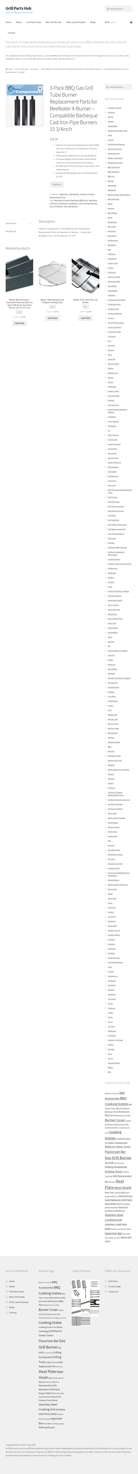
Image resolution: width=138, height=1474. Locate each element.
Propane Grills (114, 868)
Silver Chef (112, 926)
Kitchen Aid (112, 683)
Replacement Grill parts (118, 884)
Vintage (111, 1049)
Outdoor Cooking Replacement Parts (116, 793)
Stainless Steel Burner (115, 1210)
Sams (110, 903)
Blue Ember (112, 213)
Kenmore (111, 664)
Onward (111, 778)
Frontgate (112, 426)
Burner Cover (115, 1120)
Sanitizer (111, 907)
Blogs (93, 22)
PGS (109, 841)
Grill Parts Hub (18, 8)
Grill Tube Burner (71, 206)
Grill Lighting (113, 520)
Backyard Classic (115, 149)
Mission (111, 751)
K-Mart (110, 660)
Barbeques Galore (115, 162)
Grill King (111, 515)
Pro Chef (111, 859)
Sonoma (111, 944)
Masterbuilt (113, 733)
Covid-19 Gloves (114, 327)
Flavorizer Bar (113, 396)
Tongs (110, 1012)
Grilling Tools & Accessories (119, 564)
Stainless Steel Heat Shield (121, 1229)
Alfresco (111, 112)
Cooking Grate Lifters (116, 300)
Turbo (110, 1017)
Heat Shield (122, 1187)
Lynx (110, 710)
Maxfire (111, 737)
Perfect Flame (114, 827)
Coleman (111, 295)
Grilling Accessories (116, 1166)
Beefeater (35, 69)
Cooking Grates (114, 304)
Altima (110, 117)
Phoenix (111, 845)
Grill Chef (112, 485)
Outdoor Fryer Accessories (119, 800)
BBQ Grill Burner (123, 1108)
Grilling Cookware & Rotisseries (116, 553)
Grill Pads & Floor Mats (117, 524)
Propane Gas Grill (115, 863)
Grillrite (111, 582)
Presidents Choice (115, 854)
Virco (110, 1054)
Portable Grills (114, 850)
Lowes (110, 705)
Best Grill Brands (53, 22)
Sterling (111, 953)
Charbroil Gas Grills (121, 1124)
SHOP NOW (19, 323)
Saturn (111, 912)
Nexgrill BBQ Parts (113, 1203)
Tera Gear (112, 999)
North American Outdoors (119, 769)
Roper (110, 894)
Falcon (110, 377)
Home (8, 22)
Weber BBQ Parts (48, 1424)
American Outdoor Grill (117, 130)
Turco (110, 1022)
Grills (110, 587)
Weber (110, 1067)
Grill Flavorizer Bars (116, 506)
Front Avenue (113, 421)
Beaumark (112, 185)
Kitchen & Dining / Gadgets (119, 678)
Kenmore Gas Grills (48, 1385)
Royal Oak (112, 898)
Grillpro (111, 577)
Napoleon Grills (114, 756)
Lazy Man (112, 696)
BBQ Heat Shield (111, 1111)
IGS (109, 646)
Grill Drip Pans (114, 502)
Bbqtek (111, 181)
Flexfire (111, 400)
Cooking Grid (113, 309)
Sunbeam (112, 981)
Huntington (113, 632)
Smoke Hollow (114, 935)
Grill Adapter (113, 467)
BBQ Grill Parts (114, 167)
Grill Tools (111, 1182)
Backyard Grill (114, 153)
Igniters (111, 641)
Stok (110, 967)
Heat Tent (112, 623)
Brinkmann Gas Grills (122, 1115)
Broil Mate (112, 236)
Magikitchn (112, 715)
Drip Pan (111, 345)
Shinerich (112, 921)
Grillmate (112, 573)
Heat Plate (112, 614)
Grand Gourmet (114, 444)
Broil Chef (112, 226)
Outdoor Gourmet (115, 804)
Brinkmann (112, 222)
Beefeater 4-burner (62, 200)
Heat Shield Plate (115, 618)
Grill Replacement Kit (117, 529)
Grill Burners (74, 194)
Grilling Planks (114, 559)
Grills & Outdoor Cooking (118, 591)
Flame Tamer (113, 391)
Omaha (111, 774)
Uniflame (112, 1035)
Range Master (113, 880)
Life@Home (113, 701)
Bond (110, 217)
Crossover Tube (114, 332)
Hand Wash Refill (115, 600)
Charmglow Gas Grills (59, 1318)
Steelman (112, 948)
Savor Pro (112, 916)
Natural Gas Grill (115, 760)
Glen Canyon (113, 435)
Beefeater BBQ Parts (79, 200)
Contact (11, 32)
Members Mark (114, 742)
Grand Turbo (113, 458)
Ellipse (110, 368)
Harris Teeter (113, 605)
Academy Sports (115, 108)
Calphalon (112, 258)
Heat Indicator (114, 609)
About (19, 22)
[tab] (19, 223)
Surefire (111, 990)
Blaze (110, 204)
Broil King (112, 231)
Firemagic (112, 386)
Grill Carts (112, 481)
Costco (111, 318)
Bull (109, 249)
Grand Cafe (112, 439)
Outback (111, 788)
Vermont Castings (115, 1040)
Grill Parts (113, 1281)
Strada (111, 971)
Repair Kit (123, 1207)
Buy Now (57, 184)
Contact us (113, 1291)
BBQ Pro (111, 176)
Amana (111, 121)
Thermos (111, 1008)
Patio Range (113, 822)
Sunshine (112, 985)
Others (111, 783)
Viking (110, 1044)
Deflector (110, 1146)
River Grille (112, 889)
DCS (109, 341)
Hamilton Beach (114, 596)
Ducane (111, 350)
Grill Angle (112, 471)
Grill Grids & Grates (116, 511)
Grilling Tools (113, 1171)
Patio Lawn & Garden (116, 818)
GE (109, 430)
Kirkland (111, 673)
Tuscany (111, 1026)
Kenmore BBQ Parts (112, 1196)
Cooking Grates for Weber (51, 1327)
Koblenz (111, 692)
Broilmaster (113, 240)
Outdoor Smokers (115, 809)
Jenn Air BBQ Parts (122, 1192)
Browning (112, 245)
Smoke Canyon (114, 930)
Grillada (111, 543)
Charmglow (112, 290)
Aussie (110, 140)
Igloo (110, 637)
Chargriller (112, 286)
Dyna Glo (111, 359)
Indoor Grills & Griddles (117, 650)
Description (11, 223)
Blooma (111, 208)
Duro (110, 355)
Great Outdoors (114, 462)
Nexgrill (111, 765)
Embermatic (113, 373)
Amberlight (112, 126)
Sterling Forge (114, 958)
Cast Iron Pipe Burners (88, 203)
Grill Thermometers (116, 534)
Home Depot (113, 628)
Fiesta (110, 382)
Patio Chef (112, 813)
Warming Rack (114, 1063)
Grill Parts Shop (33, 22)
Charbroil (112, 272)
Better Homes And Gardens (119, 195)
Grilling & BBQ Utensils (117, 547)
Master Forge (113, 728)
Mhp (109, 747)
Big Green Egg (113, 199)
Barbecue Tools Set (112, 1093)
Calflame (111, 254)
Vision (110, 1058)
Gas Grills (109, 1162)
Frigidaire (112, 417)
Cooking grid (121, 1142)
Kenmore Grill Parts (121, 1200)
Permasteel (112, 836)
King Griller (112, 669)
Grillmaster (112, 568)
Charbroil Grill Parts (112, 1128)
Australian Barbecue (116, 144)
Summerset (113, 976)
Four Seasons (113, 405)
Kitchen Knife (113, 687)
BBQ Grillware (113, 172)
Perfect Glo (112, 831)
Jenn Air (111, 655)
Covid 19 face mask (116, 323)
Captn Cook (113, 263)
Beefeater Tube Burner (68, 203)
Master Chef (113, 719)
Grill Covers (112, 497)
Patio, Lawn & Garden (76, 22)
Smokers (111, 939)
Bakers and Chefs (115, 158)
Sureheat (111, 994)
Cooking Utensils (115, 313)
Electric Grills (113, 364)
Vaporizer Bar (113, 1233)
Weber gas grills (114, 1238)
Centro (110, 268)
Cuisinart (112, 336)
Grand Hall (112, 449)
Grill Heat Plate (119, 1163)
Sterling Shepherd (115, 962)
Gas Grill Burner (56, 206)
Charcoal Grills (114, 277)
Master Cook (113, 724)
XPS (109, 1072)
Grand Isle (112, 453)
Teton (110, 1003)
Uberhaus (112, 1031)
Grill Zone (112, 538)
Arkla (110, 135)
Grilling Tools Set (52, 1362)
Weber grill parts (47, 1427)
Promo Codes (114, 1286)
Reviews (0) (11, 231)
